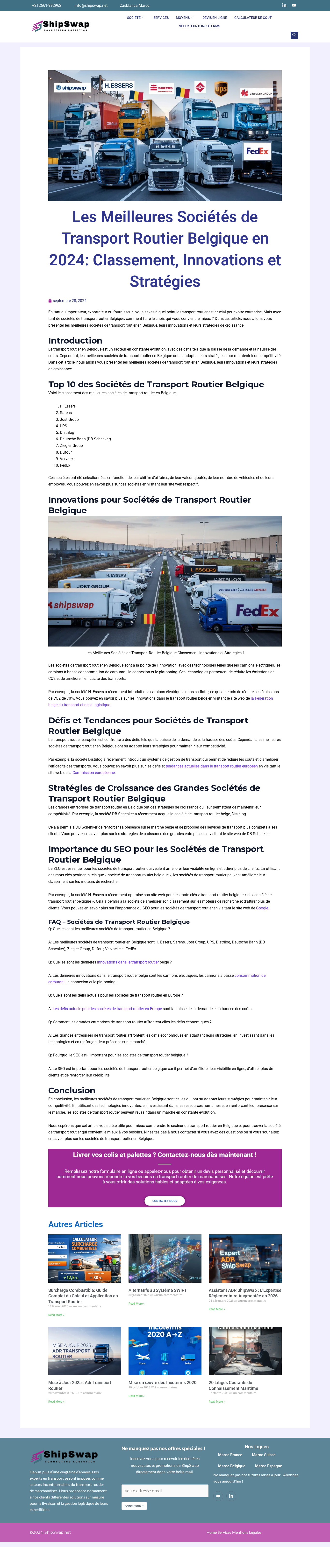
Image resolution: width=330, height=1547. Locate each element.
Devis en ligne (214, 18)
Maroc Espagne (268, 1466)
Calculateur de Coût (253, 18)
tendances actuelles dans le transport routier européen (212, 766)
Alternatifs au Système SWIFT (158, 1290)
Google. (262, 908)
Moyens (183, 18)
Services (161, 18)
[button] (294, 35)
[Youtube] (294, 5)
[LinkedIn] (284, 5)
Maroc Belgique (231, 1466)
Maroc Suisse (264, 1455)
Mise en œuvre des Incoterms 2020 (162, 1382)
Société (134, 18)
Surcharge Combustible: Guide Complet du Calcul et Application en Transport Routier (83, 1296)
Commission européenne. (94, 772)
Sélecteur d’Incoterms (199, 26)
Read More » (56, 1315)
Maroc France (230, 1455)
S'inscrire (134, 1506)
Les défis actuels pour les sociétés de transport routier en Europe (107, 1008)
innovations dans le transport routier (128, 962)
